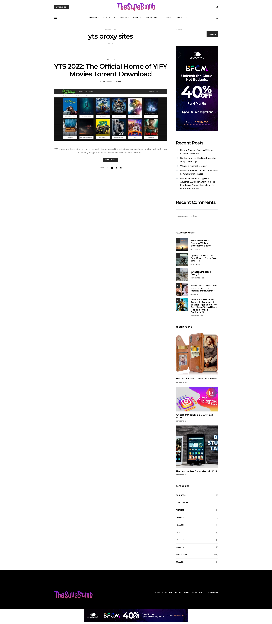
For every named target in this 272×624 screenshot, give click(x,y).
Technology (153, 17)
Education (109, 17)
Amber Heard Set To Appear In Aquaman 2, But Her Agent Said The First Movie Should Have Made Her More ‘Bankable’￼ (197, 183)
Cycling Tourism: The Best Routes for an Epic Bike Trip (198, 159)
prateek (117, 81)
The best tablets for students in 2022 (196, 471)
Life (178, 532)
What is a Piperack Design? (193, 165)
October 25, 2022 (197, 278)
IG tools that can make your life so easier (194, 416)
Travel (168, 17)
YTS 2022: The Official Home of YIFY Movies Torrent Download (110, 70)
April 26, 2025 (196, 264)
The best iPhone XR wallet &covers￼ (196, 378)
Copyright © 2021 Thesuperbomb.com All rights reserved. (185, 592)
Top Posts (110, 59)
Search (179, 29)
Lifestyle (181, 540)
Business (94, 17)
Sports (180, 547)
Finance (124, 17)
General (180, 517)
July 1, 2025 (195, 249)
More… (180, 17)
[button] (217, 18)
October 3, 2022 (197, 294)
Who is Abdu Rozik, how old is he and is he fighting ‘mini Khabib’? (199, 172)
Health (137, 17)
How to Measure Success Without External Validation (196, 152)
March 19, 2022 (106, 81)
